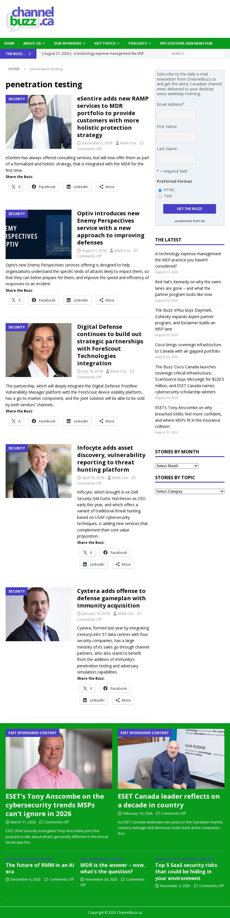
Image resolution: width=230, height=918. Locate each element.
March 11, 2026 (23, 822)
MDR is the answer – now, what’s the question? (112, 868)
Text (168, 195)
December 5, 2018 (97, 142)
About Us (32, 43)
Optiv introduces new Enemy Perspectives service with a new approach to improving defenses (110, 227)
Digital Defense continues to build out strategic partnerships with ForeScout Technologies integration (110, 345)
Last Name (167, 148)
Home (9, 43)
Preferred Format (174, 181)
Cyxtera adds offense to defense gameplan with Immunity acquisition (111, 598)
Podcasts (137, 43)
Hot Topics (104, 43)
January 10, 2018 (96, 613)
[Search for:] (196, 53)
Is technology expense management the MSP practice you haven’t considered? (188, 260)
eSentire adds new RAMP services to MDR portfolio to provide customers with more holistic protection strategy (113, 117)
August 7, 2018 (94, 250)
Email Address (171, 104)
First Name (167, 126)
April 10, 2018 (93, 477)
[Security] (39, 122)
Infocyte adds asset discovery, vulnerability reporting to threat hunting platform (111, 458)
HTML (169, 189)
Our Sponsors (67, 43)
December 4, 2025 (26, 879)
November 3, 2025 (175, 885)
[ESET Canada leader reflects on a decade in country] (171, 759)
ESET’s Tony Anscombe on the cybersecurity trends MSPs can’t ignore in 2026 (55, 804)
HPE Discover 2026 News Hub (186, 43)
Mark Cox (128, 142)
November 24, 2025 (101, 879)
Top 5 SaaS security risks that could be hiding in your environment (186, 872)
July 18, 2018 (92, 371)
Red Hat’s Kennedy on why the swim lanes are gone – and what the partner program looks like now (188, 288)
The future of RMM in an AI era (40, 868)
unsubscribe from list (189, 221)
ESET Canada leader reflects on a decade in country (169, 800)
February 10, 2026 (138, 813)
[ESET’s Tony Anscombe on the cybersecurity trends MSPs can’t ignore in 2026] (59, 759)
